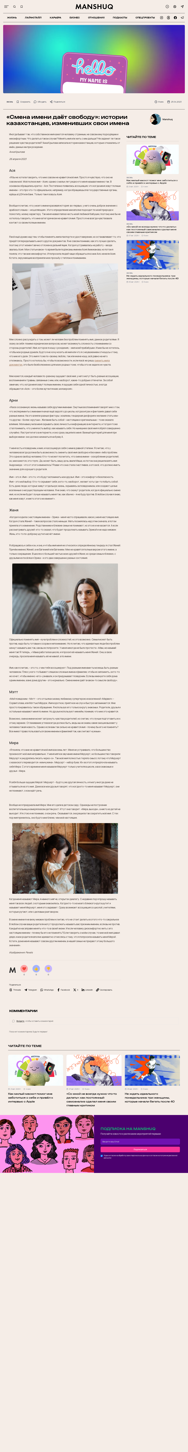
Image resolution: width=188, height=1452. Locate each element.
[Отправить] (182, 6)
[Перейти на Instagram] (161, 17)
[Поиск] (14, 6)
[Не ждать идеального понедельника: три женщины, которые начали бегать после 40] (152, 1070)
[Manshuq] (94, 6)
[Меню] (6, 6)
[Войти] (174, 6)
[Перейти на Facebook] (175, 17)
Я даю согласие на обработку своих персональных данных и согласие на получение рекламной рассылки (140, 1156)
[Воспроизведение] (167, 6)
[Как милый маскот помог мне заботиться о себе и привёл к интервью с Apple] (35, 1070)
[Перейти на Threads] (168, 17)
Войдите (20, 1021)
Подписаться (140, 1149)
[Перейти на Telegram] (182, 17)
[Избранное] (21, 6)
